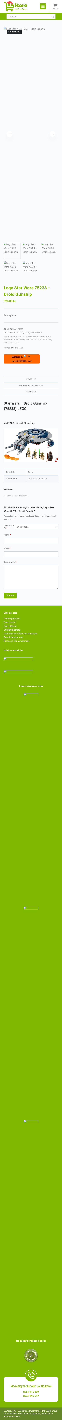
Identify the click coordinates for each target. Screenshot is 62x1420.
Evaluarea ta (9, 526)
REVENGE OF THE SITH (14, 340)
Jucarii (19, 333)
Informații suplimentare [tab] (31, 386)
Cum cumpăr (10, 622)
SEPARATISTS (32, 340)
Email (7, 548)
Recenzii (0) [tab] (31, 392)
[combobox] (28, 16)
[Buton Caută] (52, 16)
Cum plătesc (10, 626)
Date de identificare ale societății (20, 633)
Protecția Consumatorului (16, 641)
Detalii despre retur (13, 637)
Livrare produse (12, 618)
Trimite (10, 595)
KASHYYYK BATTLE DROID (38, 337)
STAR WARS (36, 333)
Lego (27, 333)
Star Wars (45, 340)
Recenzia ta (10, 562)
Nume (7, 535)
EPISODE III (19, 337)
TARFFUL (8, 343)
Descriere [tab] (31, 379)
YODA (16, 343)
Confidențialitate (12, 629)
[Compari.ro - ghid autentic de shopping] (31, 1355)
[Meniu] (43, 6)
